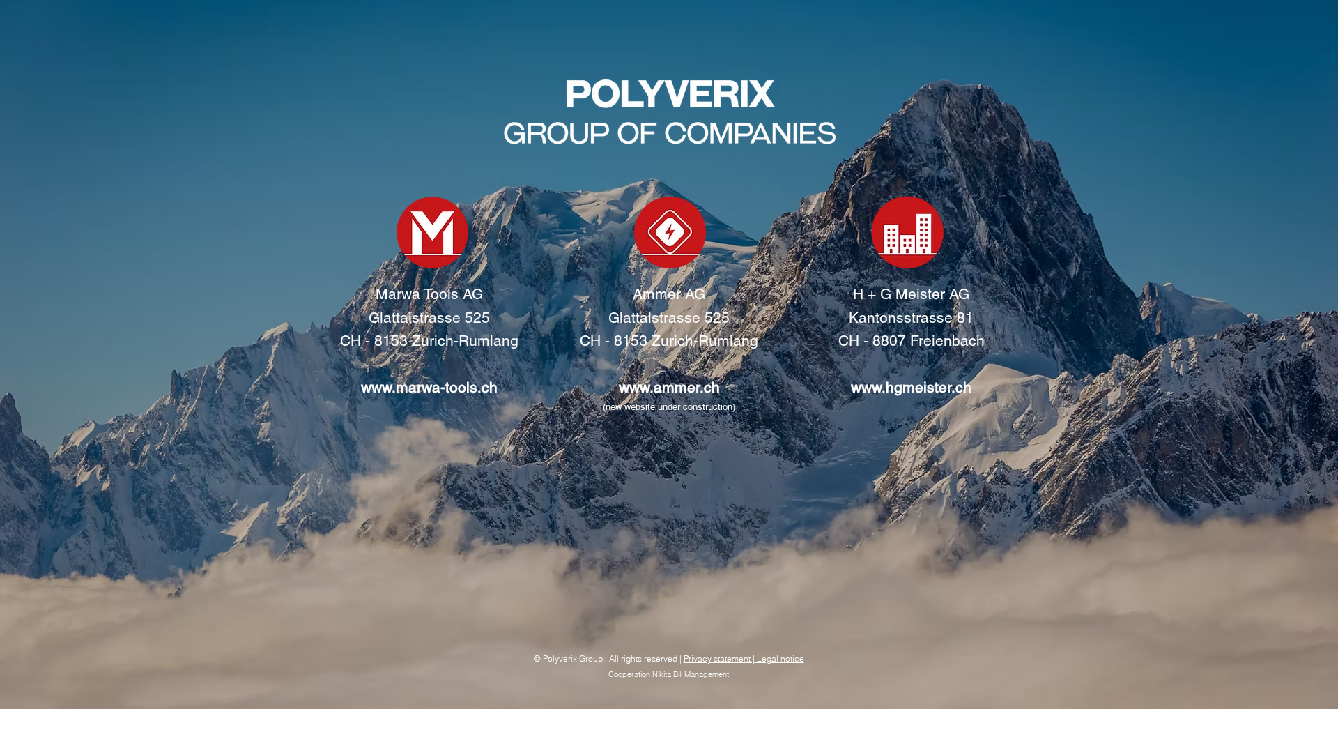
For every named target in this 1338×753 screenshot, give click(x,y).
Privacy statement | (719, 658)
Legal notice (779, 658)
